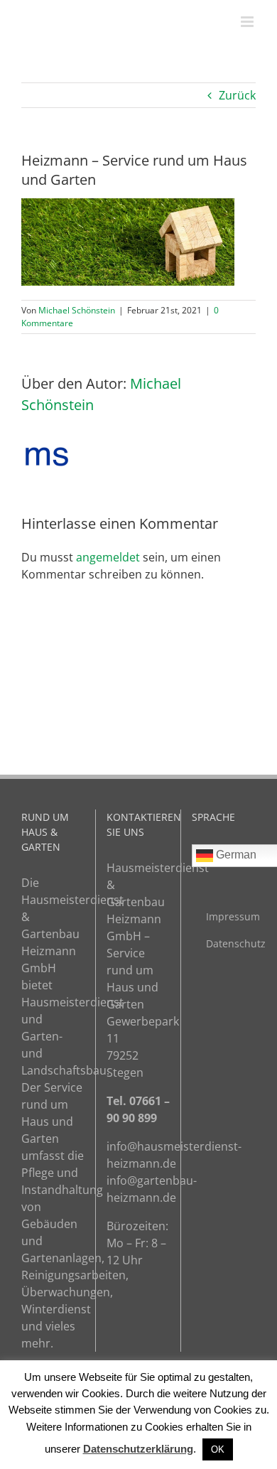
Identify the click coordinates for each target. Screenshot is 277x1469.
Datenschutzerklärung (138, 1449)
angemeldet (108, 557)
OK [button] (217, 1449)
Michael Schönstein (76, 310)
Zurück (237, 95)
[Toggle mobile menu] (248, 21)
